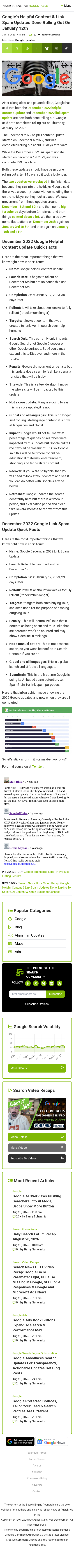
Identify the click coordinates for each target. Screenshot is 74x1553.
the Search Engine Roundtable (39, 1504)
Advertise (37, 1484)
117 (34, 34)
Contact (37, 1491)
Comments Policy (37, 1478)
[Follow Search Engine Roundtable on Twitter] (36, 983)
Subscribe (55, 994)
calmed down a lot (25, 217)
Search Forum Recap (25, 1229)
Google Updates (25, 40)
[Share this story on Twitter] (17, 48)
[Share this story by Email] (57, 48)
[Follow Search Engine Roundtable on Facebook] (28, 983)
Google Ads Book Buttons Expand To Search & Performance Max (34, 1325)
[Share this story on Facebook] (7, 48)
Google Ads (20, 1315)
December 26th (44, 222)
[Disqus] (37, 820)
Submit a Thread (37, 1452)
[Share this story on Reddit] (27, 48)
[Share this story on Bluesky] (47, 48)
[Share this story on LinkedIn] (37, 48)
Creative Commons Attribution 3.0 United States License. (37, 1534)
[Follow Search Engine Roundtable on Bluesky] (44, 983)
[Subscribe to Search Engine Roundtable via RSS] (59, 983)
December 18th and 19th (20, 207)
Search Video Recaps (26, 1262)
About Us (37, 1472)
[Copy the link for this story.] (67, 48)
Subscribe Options (37, 1004)
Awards (37, 1465)
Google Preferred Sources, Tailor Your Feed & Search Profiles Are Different (35, 1406)
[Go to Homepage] (25, 5)
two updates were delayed (27, 181)
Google (17, 1191)
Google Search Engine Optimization (35, 1353)
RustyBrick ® (35, 1519)
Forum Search (37, 1459)
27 (17, 1216)
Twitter (37, 766)
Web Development (58, 1519)
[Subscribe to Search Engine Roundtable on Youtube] (51, 983)
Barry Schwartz (52, 34)
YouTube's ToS (36, 1544)
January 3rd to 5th (15, 227)
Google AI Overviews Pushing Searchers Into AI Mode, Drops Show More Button (37, 1201)
